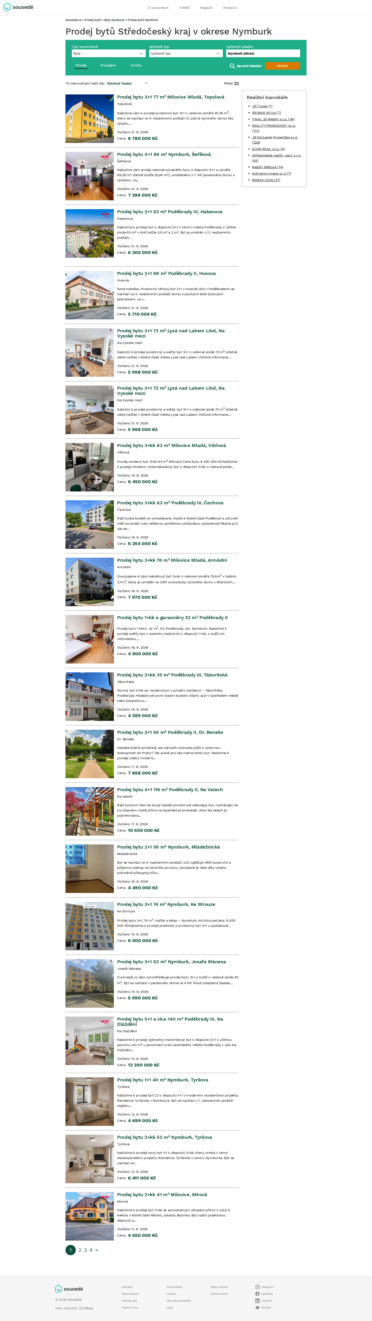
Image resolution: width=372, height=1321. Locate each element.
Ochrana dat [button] (129, 1300)
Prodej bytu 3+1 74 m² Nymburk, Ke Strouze (166, 904)
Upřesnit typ (159, 47)
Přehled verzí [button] (130, 1307)
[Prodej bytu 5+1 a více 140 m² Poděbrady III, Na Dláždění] (89, 1041)
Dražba (136, 65)
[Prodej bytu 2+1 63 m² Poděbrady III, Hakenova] (89, 233)
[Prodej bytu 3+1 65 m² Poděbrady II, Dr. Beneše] (89, 754)
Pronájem (108, 65)
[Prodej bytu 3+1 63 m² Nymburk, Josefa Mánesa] (89, 983)
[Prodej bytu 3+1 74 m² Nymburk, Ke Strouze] (89, 926)
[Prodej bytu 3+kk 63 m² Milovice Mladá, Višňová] (89, 467)
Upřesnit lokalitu (239, 47)
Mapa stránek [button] (219, 1286)
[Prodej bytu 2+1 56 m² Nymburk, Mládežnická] (89, 868)
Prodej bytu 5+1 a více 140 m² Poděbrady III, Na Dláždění (170, 1021)
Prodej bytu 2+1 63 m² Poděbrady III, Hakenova (170, 211)
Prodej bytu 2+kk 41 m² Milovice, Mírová (162, 1194)
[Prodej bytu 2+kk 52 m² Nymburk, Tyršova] (89, 1159)
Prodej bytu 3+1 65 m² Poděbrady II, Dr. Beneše (170, 732)
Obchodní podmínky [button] (178, 1300)
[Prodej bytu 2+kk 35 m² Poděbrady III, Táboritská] (89, 696)
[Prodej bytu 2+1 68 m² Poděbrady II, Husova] (89, 295)
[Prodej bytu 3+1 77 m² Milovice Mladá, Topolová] (89, 118)
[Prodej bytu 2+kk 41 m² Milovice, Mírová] (89, 1216)
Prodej (81, 65)
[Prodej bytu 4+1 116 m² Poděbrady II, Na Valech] (89, 811)
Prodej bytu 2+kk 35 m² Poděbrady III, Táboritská (172, 675)
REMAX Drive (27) (266, 180)
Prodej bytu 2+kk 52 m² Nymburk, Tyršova (164, 1137)
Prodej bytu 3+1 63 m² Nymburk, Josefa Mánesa (171, 961)
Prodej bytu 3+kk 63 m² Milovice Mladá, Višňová (171, 445)
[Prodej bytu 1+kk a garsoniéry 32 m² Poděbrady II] (89, 639)
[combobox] (263, 53)
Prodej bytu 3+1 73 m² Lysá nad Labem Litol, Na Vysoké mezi (171, 333)
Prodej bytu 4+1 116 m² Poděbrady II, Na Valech (170, 789)
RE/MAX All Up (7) (266, 113)
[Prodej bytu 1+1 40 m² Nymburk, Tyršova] (89, 1101)
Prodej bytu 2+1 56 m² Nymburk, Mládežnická (168, 847)
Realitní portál (219, 1293)
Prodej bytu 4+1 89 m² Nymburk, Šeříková (164, 154)
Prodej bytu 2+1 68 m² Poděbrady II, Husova (166, 273)
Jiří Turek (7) (262, 106)
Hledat (282, 65)
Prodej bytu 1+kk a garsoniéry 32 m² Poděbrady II (172, 617)
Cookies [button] (171, 1293)
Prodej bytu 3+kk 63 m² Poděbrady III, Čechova (170, 502)
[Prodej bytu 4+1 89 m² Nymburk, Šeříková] (89, 176)
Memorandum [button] (130, 1293)
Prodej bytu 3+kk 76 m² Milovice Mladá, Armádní (172, 560)
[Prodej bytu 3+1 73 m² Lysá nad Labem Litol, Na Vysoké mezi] (89, 352)
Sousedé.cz (73, 20)
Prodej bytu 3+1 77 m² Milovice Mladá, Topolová (171, 97)
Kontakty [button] (127, 1286)
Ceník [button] (169, 1307)
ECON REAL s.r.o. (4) (268, 149)
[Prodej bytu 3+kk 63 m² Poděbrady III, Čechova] (89, 524)
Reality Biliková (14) (267, 167)
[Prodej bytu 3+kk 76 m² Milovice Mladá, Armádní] (89, 582)
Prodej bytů (93, 20)
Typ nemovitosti (85, 47)
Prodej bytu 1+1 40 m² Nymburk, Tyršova (162, 1080)
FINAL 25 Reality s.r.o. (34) (273, 119)
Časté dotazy (174, 1286)
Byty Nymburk (114, 20)
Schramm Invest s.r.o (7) (271, 173)
